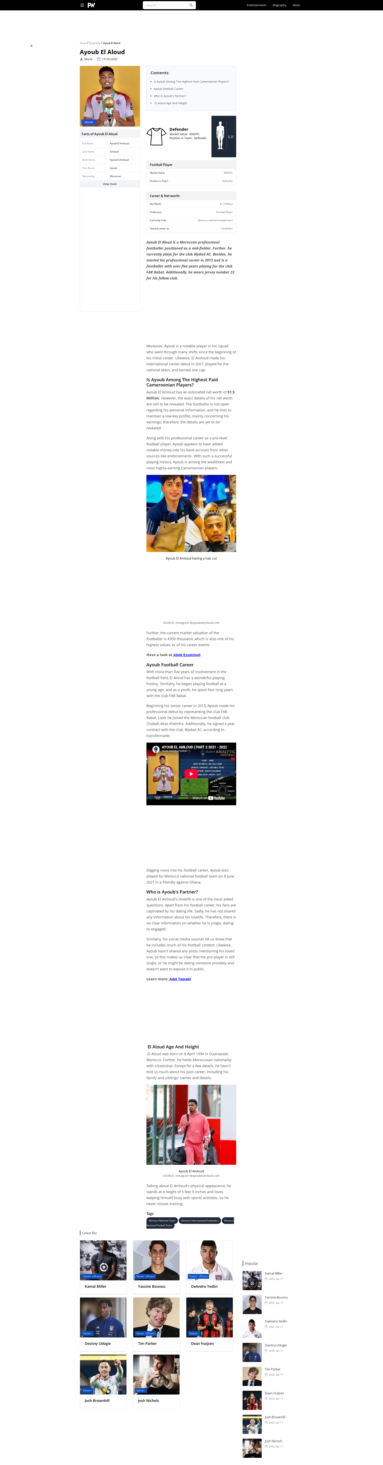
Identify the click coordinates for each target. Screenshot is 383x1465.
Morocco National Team (162, 1220)
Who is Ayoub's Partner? (170, 96)
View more (110, 184)
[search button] (191, 5)
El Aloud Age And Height (170, 103)
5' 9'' (231, 136)
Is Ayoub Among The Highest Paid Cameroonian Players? (192, 81)
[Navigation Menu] (82, 5)
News (296, 5)
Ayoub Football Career (168, 89)
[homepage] (91, 5)
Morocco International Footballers (200, 1220)
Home (83, 43)
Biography (279, 5)
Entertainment (256, 5)
